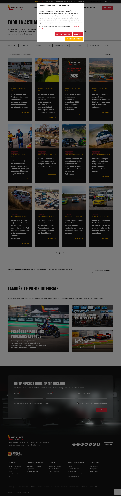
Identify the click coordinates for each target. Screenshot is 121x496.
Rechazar (77, 34)
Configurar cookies (74, 39)
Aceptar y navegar (63, 34)
